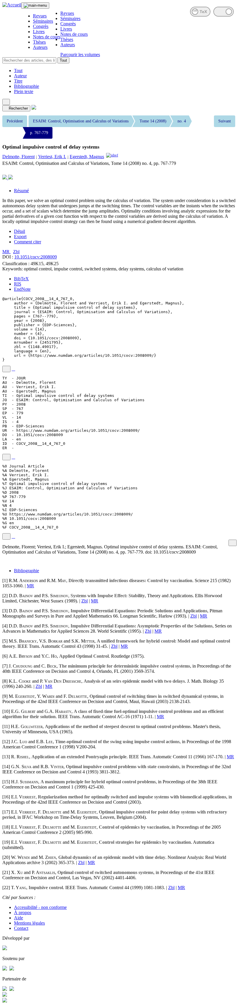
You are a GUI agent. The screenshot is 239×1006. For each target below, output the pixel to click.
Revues (40, 15)
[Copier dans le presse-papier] (6, 369)
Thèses (39, 42)
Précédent (15, 121)
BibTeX (21, 278)
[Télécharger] (13, 369)
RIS (17, 283)
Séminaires (43, 21)
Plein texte (23, 91)
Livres (39, 31)
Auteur (20, 75)
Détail (19, 231)
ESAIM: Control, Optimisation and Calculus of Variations (81, 121)
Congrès (40, 26)
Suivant (224, 121)
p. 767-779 (39, 133)
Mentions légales (29, 923)
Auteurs (40, 47)
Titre (18, 81)
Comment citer (27, 241)
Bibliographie (26, 86)
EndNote (22, 289)
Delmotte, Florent (18, 156)
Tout (63, 60)
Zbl (16, 251)
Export (20, 236)
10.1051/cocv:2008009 (35, 256)
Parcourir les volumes (80, 54)
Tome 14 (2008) (153, 121)
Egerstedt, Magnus (87, 156)
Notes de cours (46, 36)
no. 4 (182, 121)
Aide (18, 917)
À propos (22, 912)
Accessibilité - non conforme (40, 907)
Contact (21, 928)
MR (6, 251)
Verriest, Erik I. (52, 156)
